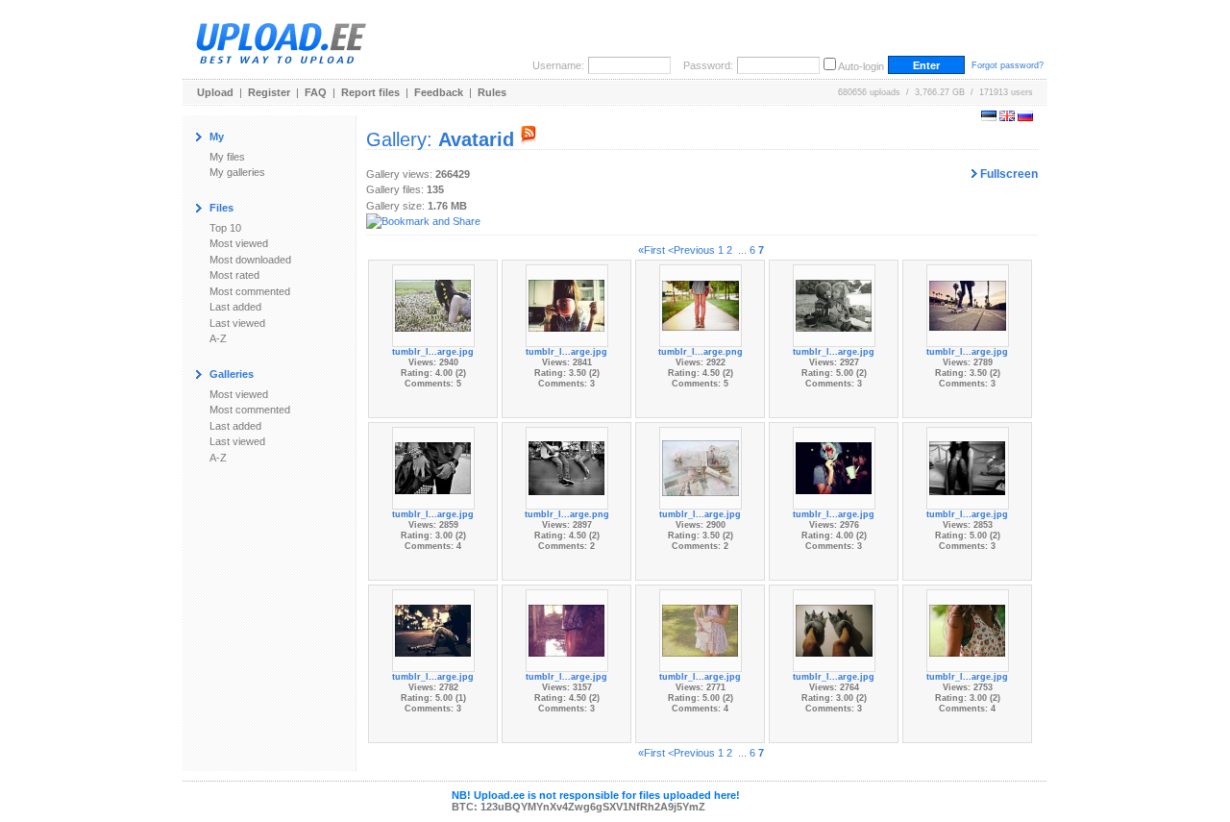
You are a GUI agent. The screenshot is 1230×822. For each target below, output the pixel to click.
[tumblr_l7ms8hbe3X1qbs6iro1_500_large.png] (700, 305)
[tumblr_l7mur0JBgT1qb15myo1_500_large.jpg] (967, 305)
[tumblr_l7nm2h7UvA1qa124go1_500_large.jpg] (967, 467)
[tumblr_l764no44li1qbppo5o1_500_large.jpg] (967, 629)
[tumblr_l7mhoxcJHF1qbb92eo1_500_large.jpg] (433, 305)
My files (227, 156)
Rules (492, 92)
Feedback (438, 92)
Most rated (234, 275)
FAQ (316, 92)
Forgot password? (1008, 65)
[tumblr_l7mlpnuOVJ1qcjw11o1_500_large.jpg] (567, 305)
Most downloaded (250, 259)
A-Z (218, 338)
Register (269, 92)
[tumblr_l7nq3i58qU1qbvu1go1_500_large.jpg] (567, 629)
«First (651, 250)
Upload (215, 92)
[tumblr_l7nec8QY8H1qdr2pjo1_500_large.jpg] (700, 467)
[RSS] (528, 139)
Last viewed (237, 323)
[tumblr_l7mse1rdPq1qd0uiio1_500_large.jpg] (834, 305)
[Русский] (1025, 117)
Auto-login (861, 66)
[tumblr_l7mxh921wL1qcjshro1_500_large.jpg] (433, 467)
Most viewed (238, 243)
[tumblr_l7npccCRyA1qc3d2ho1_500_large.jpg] (433, 629)
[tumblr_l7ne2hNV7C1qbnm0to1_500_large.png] (567, 467)
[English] (1007, 117)
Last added (235, 306)
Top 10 (225, 228)
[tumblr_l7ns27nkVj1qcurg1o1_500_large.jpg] (700, 629)
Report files (370, 92)
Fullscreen (1007, 174)
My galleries (237, 172)
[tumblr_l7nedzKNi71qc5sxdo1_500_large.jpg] (834, 467)
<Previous (691, 250)
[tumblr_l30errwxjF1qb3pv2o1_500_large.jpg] (834, 629)
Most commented (249, 291)
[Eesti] (988, 117)
